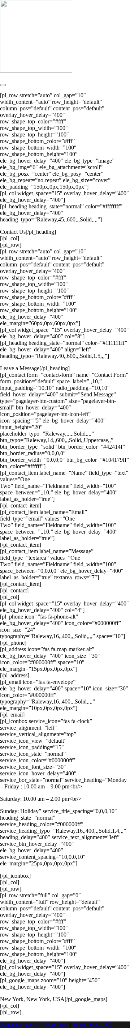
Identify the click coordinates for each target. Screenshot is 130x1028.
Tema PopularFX (92, 1024)
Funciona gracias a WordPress (35, 1024)
